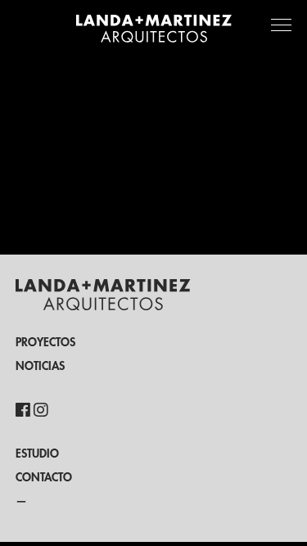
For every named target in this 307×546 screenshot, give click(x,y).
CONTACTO (44, 477)
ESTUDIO (37, 453)
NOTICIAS (40, 366)
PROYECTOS (45, 342)
